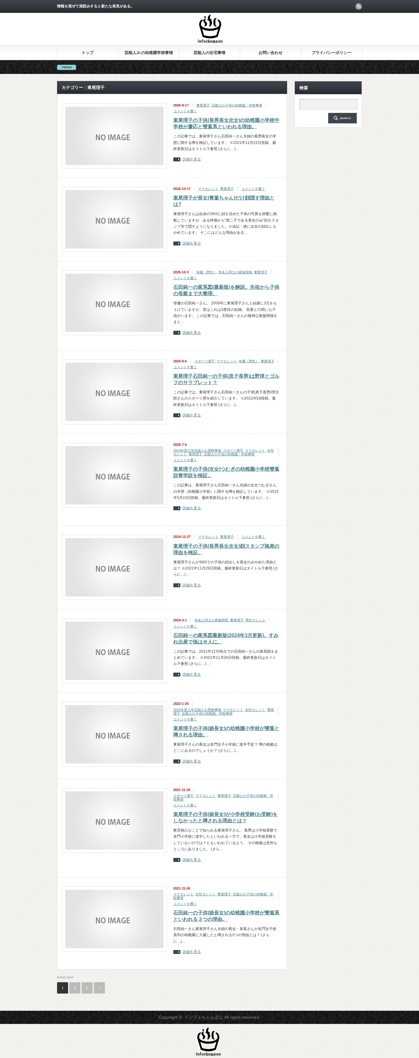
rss (358, 6)
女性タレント (255, 710)
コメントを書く (185, 111)
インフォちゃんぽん (203, 1017)
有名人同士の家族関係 (235, 272)
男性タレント (255, 620)
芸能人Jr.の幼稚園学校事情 (149, 52)
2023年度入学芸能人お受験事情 (197, 450)
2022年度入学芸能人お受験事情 (197, 710)
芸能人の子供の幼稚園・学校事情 (237, 105)
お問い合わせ (271, 52)
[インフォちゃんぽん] (210, 42)
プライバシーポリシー (332, 52)
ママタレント (208, 189)
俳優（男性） (206, 272)
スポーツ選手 (204, 361)
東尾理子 (203, 105)
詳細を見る (192, 159)
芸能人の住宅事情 (209, 52)
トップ (88, 52)
